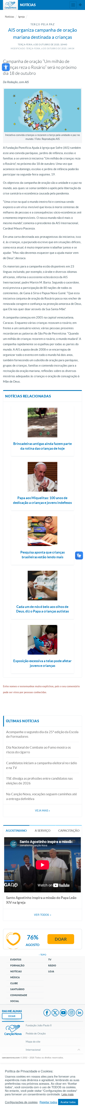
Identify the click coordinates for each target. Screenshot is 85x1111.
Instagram (71, 1013)
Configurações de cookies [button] (21, 1102)
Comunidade (18, 995)
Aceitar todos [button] (68, 1102)
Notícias (9, 16)
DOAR (11, 1016)
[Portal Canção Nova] (10, 5)
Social (14, 1001)
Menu (73, 5)
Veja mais (42, 810)
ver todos (42, 915)
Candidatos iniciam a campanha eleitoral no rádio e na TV (41, 765)
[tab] (16, 830)
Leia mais (67, 1094)
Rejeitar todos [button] (48, 1102)
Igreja (21, 16)
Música (15, 977)
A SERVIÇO (42, 830)
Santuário (17, 989)
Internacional (33, 1049)
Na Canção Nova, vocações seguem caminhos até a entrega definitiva (41, 796)
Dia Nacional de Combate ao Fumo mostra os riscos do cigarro (38, 749)
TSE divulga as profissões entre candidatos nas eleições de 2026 (39, 780)
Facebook (47, 1013)
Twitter (55, 1013)
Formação (17, 965)
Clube (14, 983)
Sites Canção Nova (80, 5)
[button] (6, 67)
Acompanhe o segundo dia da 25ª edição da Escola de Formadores (42, 734)
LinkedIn (79, 1013)
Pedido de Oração (36, 1033)
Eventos (15, 959)
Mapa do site (33, 1041)
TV (49, 959)
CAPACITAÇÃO (68, 830)
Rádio (52, 965)
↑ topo (42, 955)
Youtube (63, 1013)
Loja (51, 971)
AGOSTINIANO (16, 830)
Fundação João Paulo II (39, 1025)
